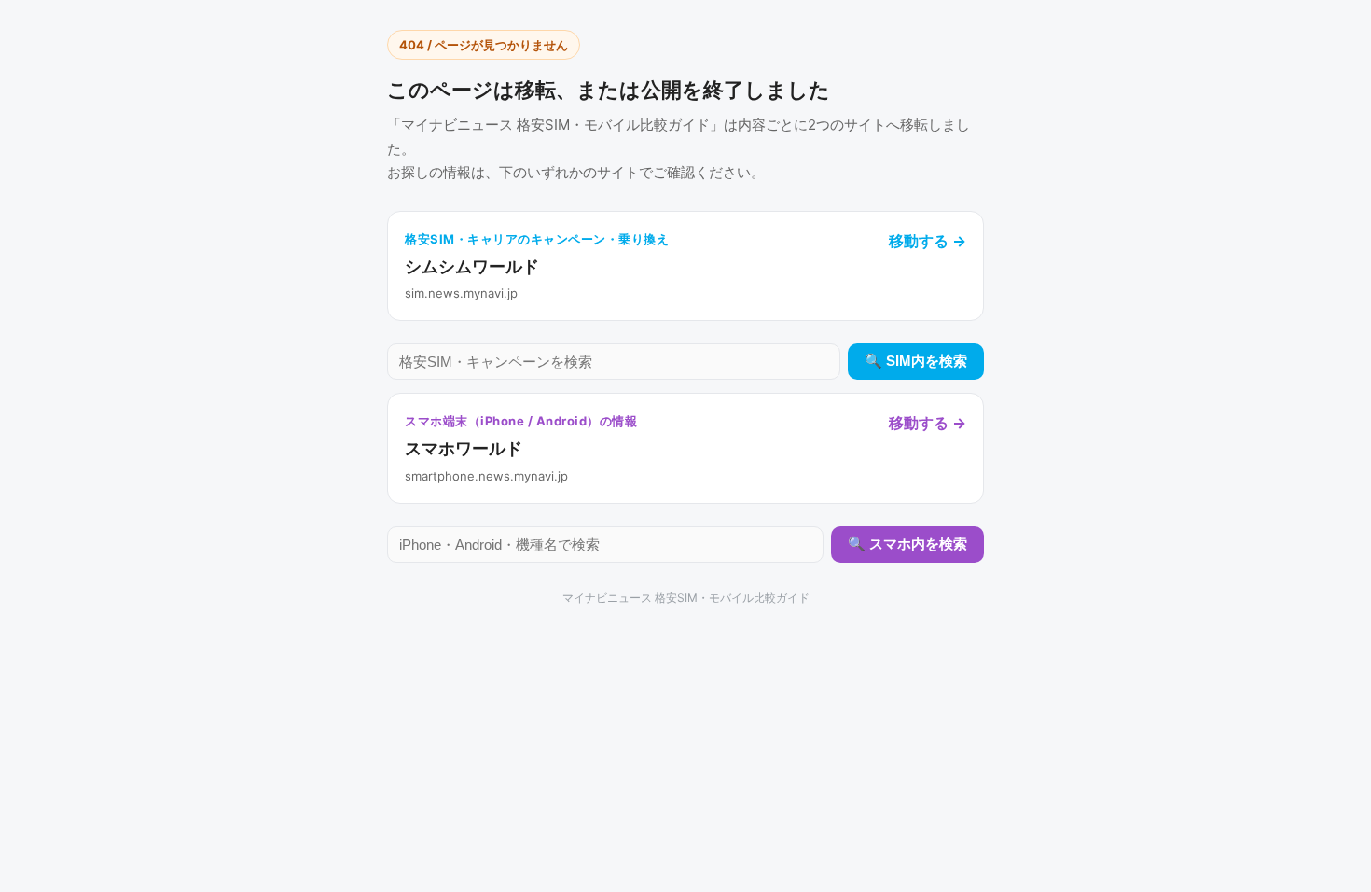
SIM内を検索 (926, 361)
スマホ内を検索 (918, 543)
